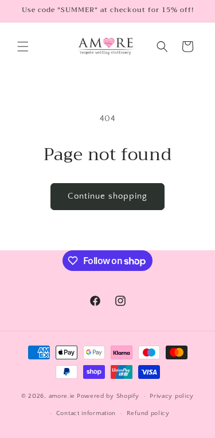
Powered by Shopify (108, 396)
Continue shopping (107, 196)
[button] (23, 46)
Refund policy (148, 413)
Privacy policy (172, 396)
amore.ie (62, 396)
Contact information (86, 413)
